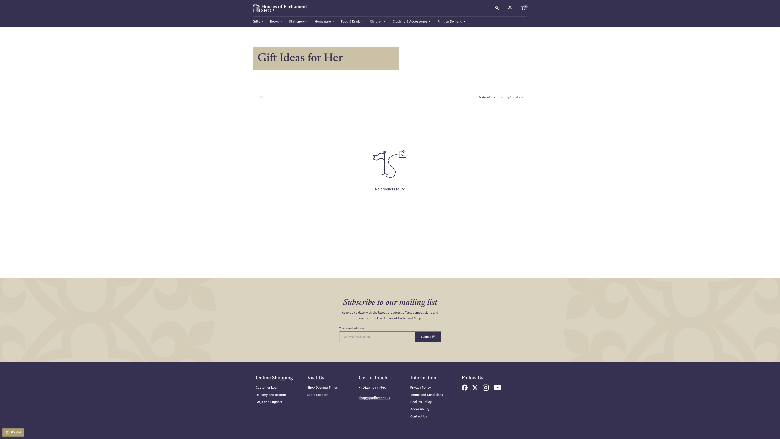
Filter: (260, 97)
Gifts (256, 21)
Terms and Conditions (426, 395)
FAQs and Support (269, 402)
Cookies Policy (421, 402)
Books (274, 21)
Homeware (323, 21)
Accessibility (419, 409)
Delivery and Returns (271, 395)
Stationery (297, 21)
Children (376, 21)
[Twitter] (475, 389)
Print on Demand (450, 21)
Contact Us (418, 416)
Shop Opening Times (322, 387)
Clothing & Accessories (410, 21)
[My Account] (510, 8)
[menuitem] (259, 21)
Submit (426, 337)
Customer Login (267, 387)
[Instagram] (486, 389)
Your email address (351, 328)
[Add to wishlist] (775, 5)
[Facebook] (465, 389)
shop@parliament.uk (374, 398)
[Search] (497, 8)
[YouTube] (497, 389)
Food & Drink (350, 21)
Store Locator (317, 395)
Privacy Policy (420, 387)
